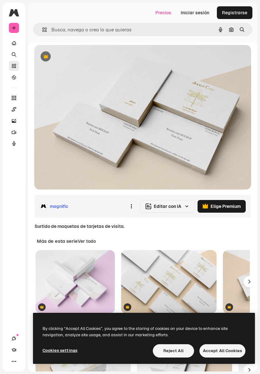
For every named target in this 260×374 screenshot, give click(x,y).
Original (75, 57)
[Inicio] (14, 43)
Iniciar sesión (195, 13)
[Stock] (14, 66)
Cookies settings (59, 350)
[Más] (14, 361)
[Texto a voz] (14, 144)
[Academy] (14, 350)
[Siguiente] (249, 281)
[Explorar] (14, 77)
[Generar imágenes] (14, 121)
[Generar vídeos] (14, 132)
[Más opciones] (131, 206)
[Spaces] (14, 109)
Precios (163, 13)
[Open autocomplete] (42, 29)
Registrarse (234, 13)
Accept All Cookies (222, 350)
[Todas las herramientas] (14, 98)
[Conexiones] (14, 338)
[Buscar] (14, 54)
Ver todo (87, 241)
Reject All (173, 350)
